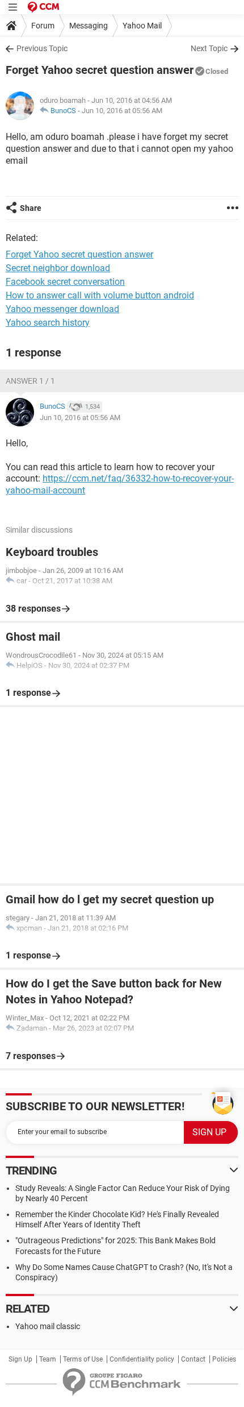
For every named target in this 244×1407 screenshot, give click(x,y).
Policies (224, 1359)
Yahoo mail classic (47, 1326)
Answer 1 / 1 (30, 380)
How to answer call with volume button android (100, 295)
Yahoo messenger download (62, 309)
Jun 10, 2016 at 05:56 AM (122, 110)
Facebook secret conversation (65, 281)
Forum (42, 25)
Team (47, 1359)
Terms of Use (83, 1359)
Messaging (88, 25)
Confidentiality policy (142, 1359)
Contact (193, 1359)
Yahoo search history (48, 322)
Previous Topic (42, 48)
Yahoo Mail (142, 25)
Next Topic (209, 48)
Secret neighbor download (58, 268)
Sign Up (20, 1359)
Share (30, 208)
